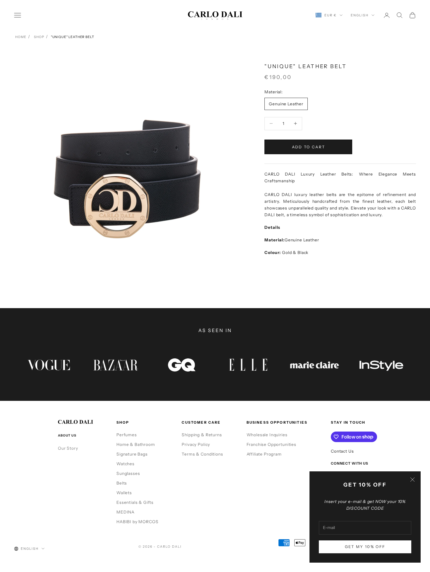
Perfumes (126, 434)
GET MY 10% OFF (365, 546)
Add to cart (308, 146)
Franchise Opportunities (271, 444)
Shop (39, 37)
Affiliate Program (264, 454)
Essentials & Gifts (135, 502)
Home (20, 37)
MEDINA (125, 512)
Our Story (68, 448)
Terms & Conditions (202, 454)
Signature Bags (132, 454)
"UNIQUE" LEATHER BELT (72, 37)
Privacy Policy (196, 444)
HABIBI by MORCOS (137, 521)
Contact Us (342, 451)
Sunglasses (128, 473)
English (360, 15)
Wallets (124, 492)
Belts (121, 483)
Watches (125, 463)
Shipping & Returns (202, 434)
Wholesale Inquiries (267, 434)
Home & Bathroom (135, 444)
